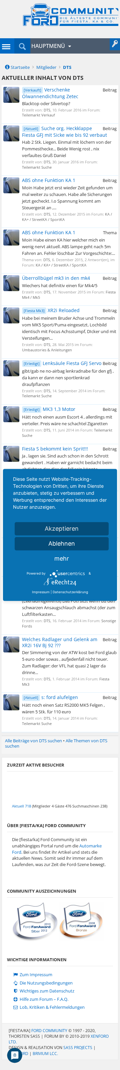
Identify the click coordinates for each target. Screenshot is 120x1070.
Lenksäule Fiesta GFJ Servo (62, 363)
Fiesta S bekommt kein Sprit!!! (55, 449)
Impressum (41, 592)
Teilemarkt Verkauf (38, 114)
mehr (61, 558)
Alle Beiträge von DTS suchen (33, 741)
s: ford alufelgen (51, 697)
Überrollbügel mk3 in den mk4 (56, 278)
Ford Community (49, 1030)
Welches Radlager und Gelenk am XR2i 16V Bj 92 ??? (59, 642)
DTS (47, 109)
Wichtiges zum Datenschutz (46, 991)
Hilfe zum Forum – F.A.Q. (43, 999)
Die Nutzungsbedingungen (46, 983)
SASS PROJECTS (77, 1047)
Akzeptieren (62, 528)
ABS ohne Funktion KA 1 (48, 180)
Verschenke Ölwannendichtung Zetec (50, 93)
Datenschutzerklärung (70, 592)
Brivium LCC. (45, 1053)
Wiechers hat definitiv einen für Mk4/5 (59, 285)
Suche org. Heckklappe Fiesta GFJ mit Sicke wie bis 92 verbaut (64, 131)
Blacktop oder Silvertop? (46, 103)
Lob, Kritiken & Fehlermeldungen (52, 1007)
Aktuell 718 (21, 805)
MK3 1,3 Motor (49, 409)
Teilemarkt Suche (37, 167)
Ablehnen (61, 543)
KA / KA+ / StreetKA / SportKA (61, 265)
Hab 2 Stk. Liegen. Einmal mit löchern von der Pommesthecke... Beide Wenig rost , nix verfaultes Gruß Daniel (66, 148)
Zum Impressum (35, 975)
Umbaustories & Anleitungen (47, 349)
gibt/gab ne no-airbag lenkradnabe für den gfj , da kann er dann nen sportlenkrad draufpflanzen (68, 377)
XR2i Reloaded (52, 310)
